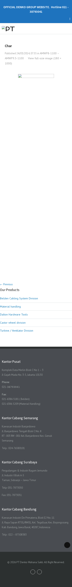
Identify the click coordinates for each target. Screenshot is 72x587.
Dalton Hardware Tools (14, 314)
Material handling (10, 306)
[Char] (36, 173)
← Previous (6, 284)
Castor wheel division (13, 322)
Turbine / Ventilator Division (16, 330)
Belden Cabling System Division (19, 298)
